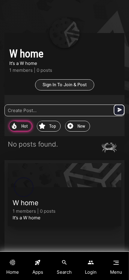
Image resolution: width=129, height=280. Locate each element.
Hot (19, 126)
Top (47, 126)
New (76, 126)
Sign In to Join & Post (65, 84)
